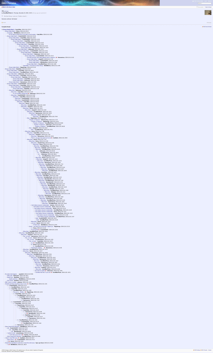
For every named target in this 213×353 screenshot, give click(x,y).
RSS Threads (204, 350)
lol (31, 244)
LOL (8, 328)
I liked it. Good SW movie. (11, 338)
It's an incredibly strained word (20, 93)
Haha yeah (9, 275)
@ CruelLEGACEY (42, 13)
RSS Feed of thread (207, 26)
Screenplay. (10, 33)
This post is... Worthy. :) (19, 292)
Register (209, 1)
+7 (25, 313)
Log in (205, 1)
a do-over (33, 223)
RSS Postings (197, 350)
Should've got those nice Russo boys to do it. (16, 283)
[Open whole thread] (31, 29)
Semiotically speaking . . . (37, 247)
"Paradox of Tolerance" (34, 119)
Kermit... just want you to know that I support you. (41, 226)
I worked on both (11, 333)
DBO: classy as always (10, 282)
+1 (31, 228)
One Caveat (10, 280)
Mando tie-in (10, 277)
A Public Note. (36, 224)
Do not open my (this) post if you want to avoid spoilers (22, 34)
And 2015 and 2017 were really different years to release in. (41, 57)
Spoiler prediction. (13, 279)
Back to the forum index (9, 7)
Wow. (28, 118)
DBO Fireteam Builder (198, 1)
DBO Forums (9, 3)
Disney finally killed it (8, 29)
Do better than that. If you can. (43, 272)
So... (37, 151)
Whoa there (12, 90)
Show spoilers (200, 7)
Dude (37, 218)
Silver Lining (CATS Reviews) (12, 326)
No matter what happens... (11, 274)
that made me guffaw (40, 270)
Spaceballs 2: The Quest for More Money (33, 65)
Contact (209, 350)
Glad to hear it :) (11, 339)
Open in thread (208, 7)
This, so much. (26, 236)
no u (32, 243)
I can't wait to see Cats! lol (15, 334)
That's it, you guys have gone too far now (41, 137)
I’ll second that (34, 229)
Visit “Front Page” (5, 1)
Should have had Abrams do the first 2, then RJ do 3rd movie (20, 343)
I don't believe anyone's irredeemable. (40, 205)
